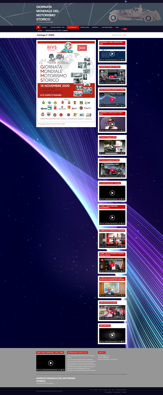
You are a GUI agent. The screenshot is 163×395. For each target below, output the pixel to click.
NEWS (117, 27)
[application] (112, 53)
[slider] (111, 130)
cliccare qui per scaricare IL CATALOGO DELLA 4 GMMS (51, 124)
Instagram (105, 390)
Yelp (91, 390)
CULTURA (40, 30)
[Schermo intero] (123, 60)
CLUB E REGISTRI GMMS (107, 27)
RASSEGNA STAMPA (84, 27)
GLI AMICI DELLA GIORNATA (121, 390)
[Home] (38, 27)
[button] (122, 29)
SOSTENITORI (95, 27)
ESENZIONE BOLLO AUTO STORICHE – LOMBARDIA (57, 30)
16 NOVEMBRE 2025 (72, 27)
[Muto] (121, 60)
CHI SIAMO (44, 27)
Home (113, 35)
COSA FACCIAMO (117, 392)
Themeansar (60, 391)
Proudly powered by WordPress (43, 391)
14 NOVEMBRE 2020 (108, 392)
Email (110, 390)
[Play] (100, 60)
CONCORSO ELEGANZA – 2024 (57, 27)
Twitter (100, 390)
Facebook (96, 390)
